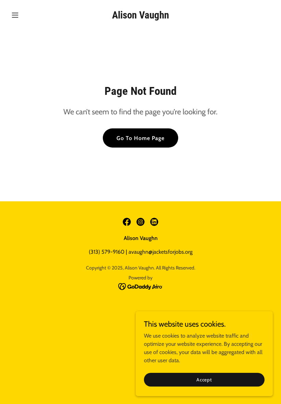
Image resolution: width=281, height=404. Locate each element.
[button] (28, 15)
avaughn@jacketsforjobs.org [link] (161, 252)
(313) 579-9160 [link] (106, 252)
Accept (204, 379)
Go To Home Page (140, 138)
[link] (140, 16)
